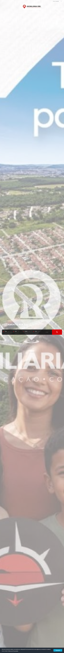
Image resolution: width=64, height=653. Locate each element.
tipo (16, 331)
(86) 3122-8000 (58, 6)
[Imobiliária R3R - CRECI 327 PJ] (32, 7)
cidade (26, 331)
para (6, 331)
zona (36, 331)
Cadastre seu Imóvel (11, 1)
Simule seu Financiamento (20, 1)
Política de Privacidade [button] (13, 651)
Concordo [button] (58, 650)
